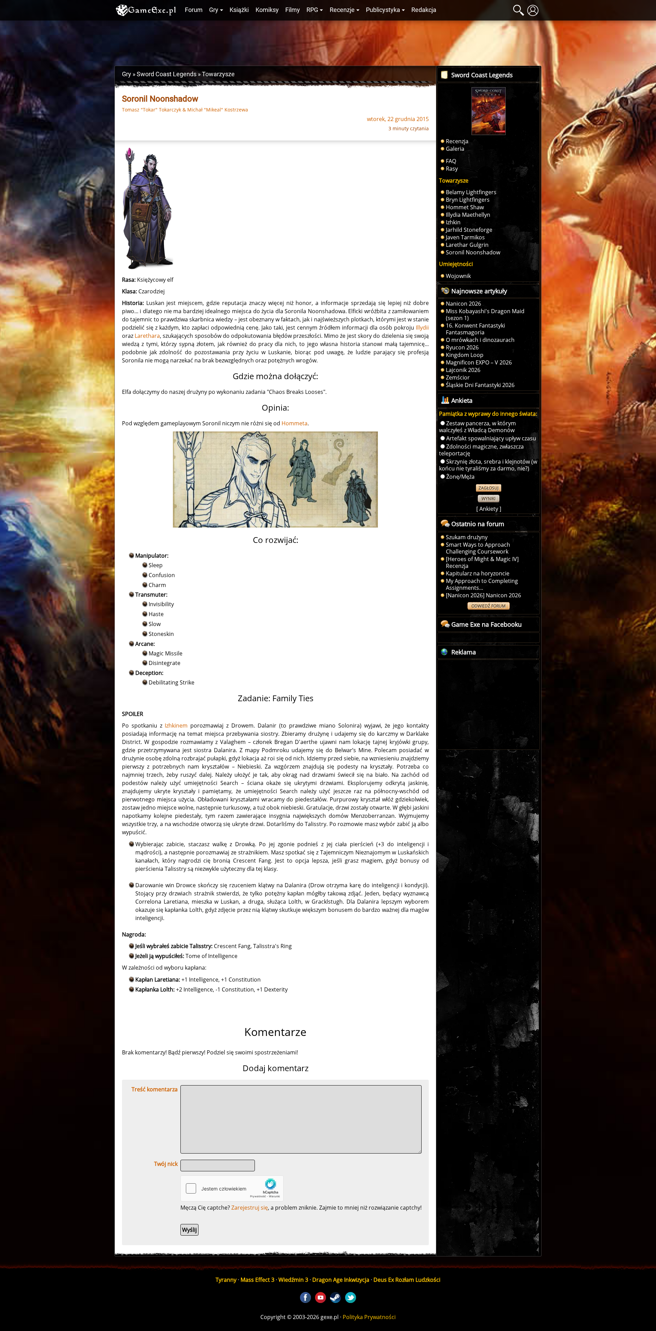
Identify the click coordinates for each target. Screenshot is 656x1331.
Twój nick (166, 1164)
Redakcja (423, 9)
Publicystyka (383, 9)
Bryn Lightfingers (468, 199)
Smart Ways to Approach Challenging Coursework (478, 548)
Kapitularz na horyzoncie (477, 573)
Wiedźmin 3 (293, 1279)
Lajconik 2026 (463, 370)
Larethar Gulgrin (467, 245)
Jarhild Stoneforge (469, 230)
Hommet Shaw (465, 207)
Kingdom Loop (464, 355)
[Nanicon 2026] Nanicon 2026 (483, 595)
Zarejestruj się (249, 1207)
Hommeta (295, 423)
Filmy (292, 9)
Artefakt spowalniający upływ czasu (491, 438)
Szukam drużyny (467, 537)
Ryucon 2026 (462, 347)
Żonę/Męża (460, 476)
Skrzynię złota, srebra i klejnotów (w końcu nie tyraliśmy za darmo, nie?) (488, 465)
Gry (213, 9)
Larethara (147, 336)
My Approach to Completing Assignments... (482, 584)
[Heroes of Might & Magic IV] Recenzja (482, 562)
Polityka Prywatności (369, 1317)
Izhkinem (176, 725)
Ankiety (488, 509)
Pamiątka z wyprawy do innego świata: (488, 413)
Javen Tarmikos (465, 237)
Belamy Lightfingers (471, 192)
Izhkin (453, 222)
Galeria (455, 148)
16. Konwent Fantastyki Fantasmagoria (475, 329)
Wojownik (458, 276)
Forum (194, 9)
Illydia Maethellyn (468, 214)
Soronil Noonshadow (473, 252)
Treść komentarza (155, 1089)
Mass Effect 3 (257, 1279)
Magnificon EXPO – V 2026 (479, 362)
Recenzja (457, 141)
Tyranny (226, 1279)
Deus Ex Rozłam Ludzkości (406, 1279)
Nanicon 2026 (463, 303)
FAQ (451, 161)
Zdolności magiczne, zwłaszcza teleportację (481, 450)
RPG (312, 9)
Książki (239, 9)
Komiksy (267, 9)
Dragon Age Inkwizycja (340, 1279)
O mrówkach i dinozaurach (480, 340)
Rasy (452, 168)
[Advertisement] (328, 41)
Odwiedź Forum (489, 606)
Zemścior (458, 377)
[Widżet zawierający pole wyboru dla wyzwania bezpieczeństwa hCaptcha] (232, 1188)
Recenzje (342, 9)
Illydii (422, 327)
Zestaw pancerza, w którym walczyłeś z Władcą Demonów (477, 427)
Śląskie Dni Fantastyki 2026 (480, 385)
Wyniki (488, 499)
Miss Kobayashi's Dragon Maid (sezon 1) (485, 314)
